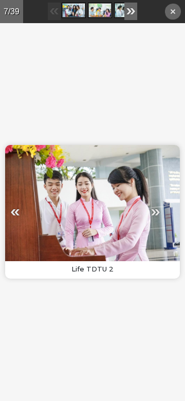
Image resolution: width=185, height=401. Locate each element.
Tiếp (125, 212)
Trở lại (173, 13)
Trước (45, 212)
